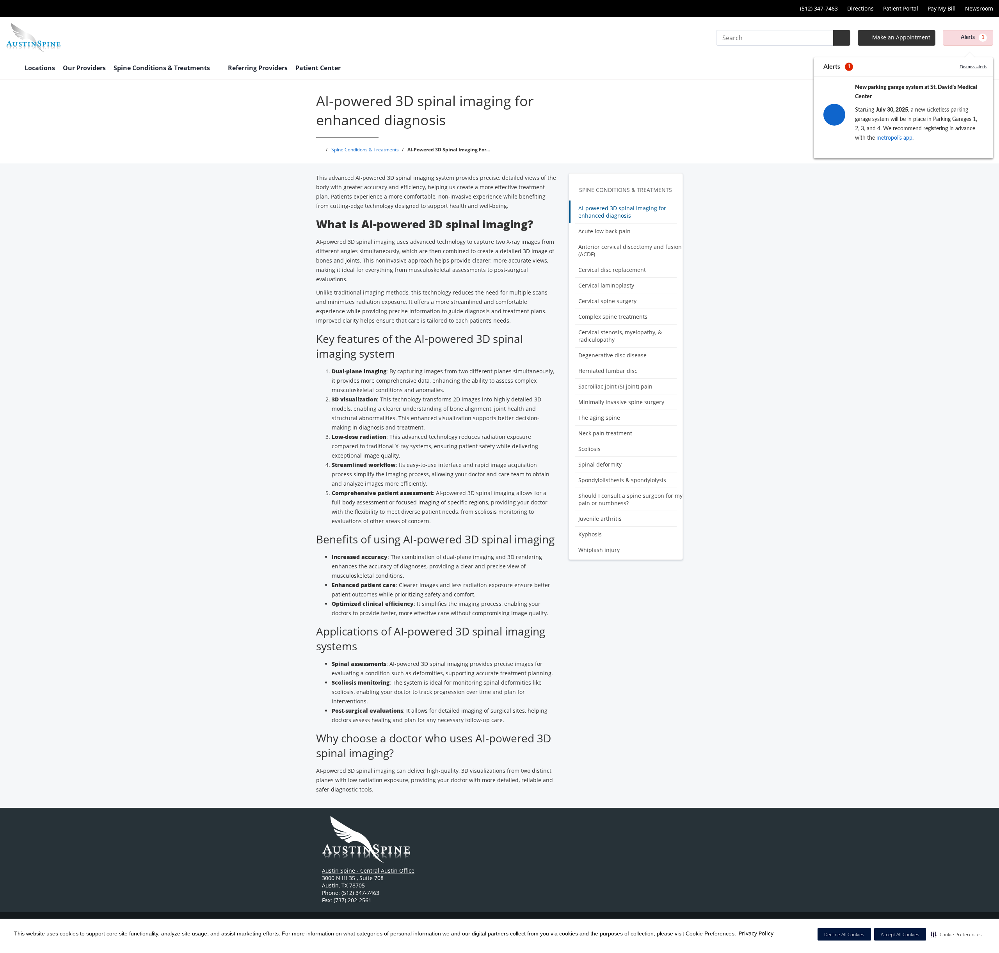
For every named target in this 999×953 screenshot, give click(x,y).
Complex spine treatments (612, 316)
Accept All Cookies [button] (900, 934)
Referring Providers (258, 68)
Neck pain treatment (605, 433)
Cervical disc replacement (612, 269)
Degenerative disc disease (612, 355)
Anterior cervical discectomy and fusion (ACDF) (630, 250)
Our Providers (84, 68)
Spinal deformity (600, 464)
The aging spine (599, 417)
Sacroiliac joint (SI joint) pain (615, 386)
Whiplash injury (599, 550)
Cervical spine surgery (607, 301)
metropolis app (894, 138)
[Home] (11, 68)
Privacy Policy (756, 933)
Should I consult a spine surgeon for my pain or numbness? (630, 499)
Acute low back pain (604, 231)
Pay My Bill (942, 8)
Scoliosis (589, 449)
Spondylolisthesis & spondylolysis (622, 480)
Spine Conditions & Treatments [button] (163, 68)
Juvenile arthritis (600, 518)
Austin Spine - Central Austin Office (368, 870)
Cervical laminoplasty (606, 285)
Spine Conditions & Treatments (625, 189)
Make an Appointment (900, 37)
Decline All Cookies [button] (844, 934)
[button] (956, 934)
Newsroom (979, 8)
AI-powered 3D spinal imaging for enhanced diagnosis (622, 211)
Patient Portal (900, 8)
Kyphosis (590, 534)
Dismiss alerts (973, 66)
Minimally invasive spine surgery (621, 402)
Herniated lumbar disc (607, 370)
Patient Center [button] (318, 68)
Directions (860, 8)
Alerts (973, 37)
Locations (40, 68)
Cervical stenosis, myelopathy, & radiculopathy (620, 335)
